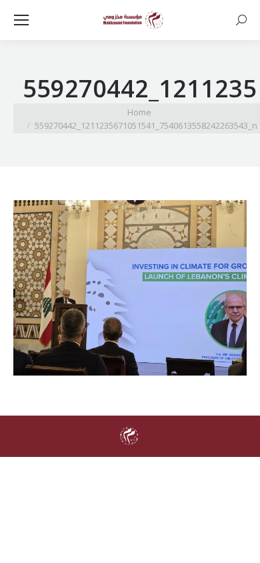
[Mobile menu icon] (21, 20)
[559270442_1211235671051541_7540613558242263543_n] (130, 288)
